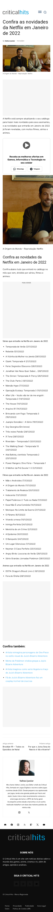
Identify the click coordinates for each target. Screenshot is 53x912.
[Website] (34, 812)
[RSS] (24, 824)
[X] (29, 812)
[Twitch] (31, 824)
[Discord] (5, 824)
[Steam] (24, 812)
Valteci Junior (10, 41)
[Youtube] (44, 824)
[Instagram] (19, 812)
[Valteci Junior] (27, 768)
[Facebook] (11, 824)
